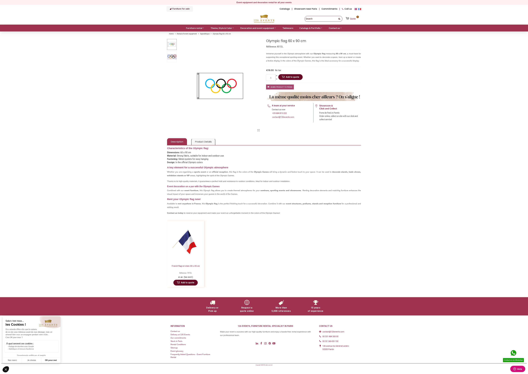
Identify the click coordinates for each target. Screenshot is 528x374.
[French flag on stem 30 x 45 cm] (185, 242)
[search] (339, 19)
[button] (179, 9)
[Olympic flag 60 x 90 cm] (258, 130)
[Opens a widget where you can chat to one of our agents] (517, 369)
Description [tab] (177, 141)
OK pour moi (51, 360)
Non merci (12, 360)
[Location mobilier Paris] (264, 18)
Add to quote (292, 77)
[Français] (360, 9)
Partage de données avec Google (21, 346)
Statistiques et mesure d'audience (21, 349)
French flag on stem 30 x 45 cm (186, 266)
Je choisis (31, 360)
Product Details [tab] (203, 141)
